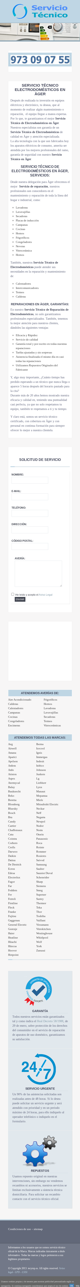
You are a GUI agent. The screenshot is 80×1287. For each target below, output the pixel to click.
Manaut (40, 791)
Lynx (39, 787)
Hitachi (12, 941)
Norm (39, 830)
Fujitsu (12, 916)
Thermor (41, 903)
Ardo (11, 770)
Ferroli (12, 898)
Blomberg (14, 804)
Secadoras (49, 716)
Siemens (41, 886)
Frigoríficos (50, 699)
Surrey (40, 898)
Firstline (13, 903)
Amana (12, 752)
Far (10, 886)
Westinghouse (44, 933)
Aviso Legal (45, 594)
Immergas (41, 757)
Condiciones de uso (19, 1229)
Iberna (40, 744)
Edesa (11, 873)
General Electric (17, 924)
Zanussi (40, 950)
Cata (10, 834)
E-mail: (16, 491)
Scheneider (42, 877)
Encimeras (14, 725)
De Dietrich (14, 864)
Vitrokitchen (43, 929)
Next (74, 34)
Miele (39, 800)
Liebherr (41, 782)
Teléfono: (19, 507)
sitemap (38, 1229)
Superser (41, 894)
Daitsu (12, 860)
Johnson (41, 770)
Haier (11, 933)
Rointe (40, 847)
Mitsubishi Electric (47, 804)
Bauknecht (14, 791)
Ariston (12, 774)
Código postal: (22, 540)
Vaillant (40, 920)
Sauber (40, 868)
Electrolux (14, 877)
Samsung (41, 864)
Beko (11, 795)
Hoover (12, 950)
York (39, 946)
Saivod (40, 860)
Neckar (40, 808)
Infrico (40, 765)
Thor (39, 911)
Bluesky (13, 808)
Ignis (39, 752)
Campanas (14, 712)
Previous (5, 34)
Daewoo (12, 851)
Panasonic (42, 838)
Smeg (39, 890)
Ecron (11, 868)
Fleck (11, 907)
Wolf (39, 941)
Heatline (13, 937)
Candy (12, 821)
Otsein (40, 834)
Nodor (40, 825)
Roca (39, 843)
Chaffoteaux (15, 830)
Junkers (40, 774)
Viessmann (42, 924)
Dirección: (19, 524)
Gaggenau (14, 920)
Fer (10, 894)
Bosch (11, 813)
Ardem (12, 765)
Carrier (12, 825)
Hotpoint (13, 954)
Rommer (41, 851)
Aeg (10, 744)
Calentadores (15, 708)
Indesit (40, 761)
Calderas (13, 704)
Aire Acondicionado (19, 699)
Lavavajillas (51, 712)
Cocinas (12, 716)
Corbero (12, 843)
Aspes (11, 778)
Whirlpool (42, 937)
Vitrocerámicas (52, 725)
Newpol (40, 821)
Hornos (48, 704)
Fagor (11, 881)
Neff (38, 813)
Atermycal (14, 782)
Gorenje (12, 929)
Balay (11, 787)
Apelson (13, 761)
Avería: (20, 558)
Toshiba (40, 916)
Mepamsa (41, 795)
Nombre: (18, 474)
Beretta (12, 800)
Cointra (12, 838)
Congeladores (16, 721)
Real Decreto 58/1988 (50, 1021)
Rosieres (41, 855)
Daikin (12, 855)
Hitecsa (12, 946)
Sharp (39, 881)
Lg (37, 778)
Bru (10, 817)
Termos (48, 721)
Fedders (12, 890)
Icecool (40, 748)
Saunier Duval (44, 873)
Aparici (12, 757)
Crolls (11, 847)
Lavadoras (50, 708)
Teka (39, 907)
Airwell (12, 748)
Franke (12, 911)
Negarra (40, 817)
